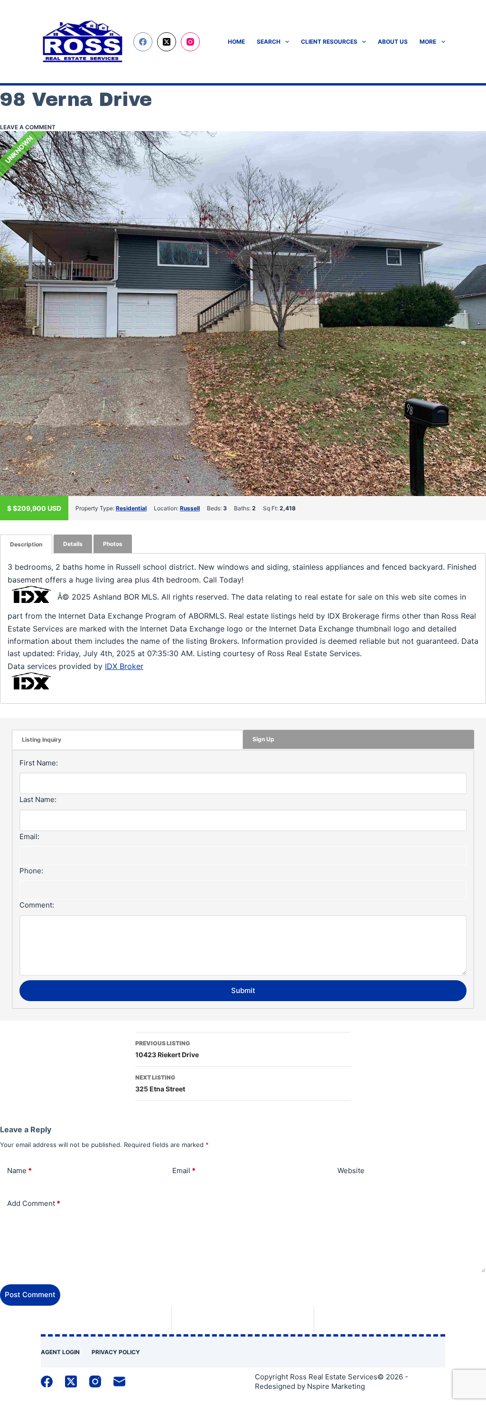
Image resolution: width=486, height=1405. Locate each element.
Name (19, 1170)
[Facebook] (142, 41)
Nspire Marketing (336, 1386)
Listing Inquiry (41, 739)
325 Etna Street (160, 1083)
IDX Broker (124, 666)
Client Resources (329, 41)
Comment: (36, 904)
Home (236, 41)
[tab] (26, 544)
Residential (131, 508)
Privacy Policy (116, 1352)
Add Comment (33, 1203)
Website (350, 1170)
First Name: (38, 762)
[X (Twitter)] (166, 41)
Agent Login (60, 1352)
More (428, 41)
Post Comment (30, 1294)
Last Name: (37, 799)
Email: (29, 836)
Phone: (31, 870)
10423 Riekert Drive (167, 1049)
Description (26, 544)
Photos (112, 543)
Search (268, 41)
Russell (190, 508)
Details (73, 543)
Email (184, 1170)
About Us (393, 41)
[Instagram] (190, 41)
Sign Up (263, 739)
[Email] (119, 1381)
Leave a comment (28, 127)
